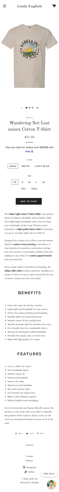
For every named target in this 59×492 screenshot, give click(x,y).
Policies (29, 460)
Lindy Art (33, 478)
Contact (29, 456)
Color (29, 159)
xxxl (34, 188)
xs (14, 182)
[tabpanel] (29, 56)
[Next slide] (37, 107)
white (26, 166)
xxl (23, 188)
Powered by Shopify (29, 482)
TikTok (31, 472)
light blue (42, 166)
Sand (13, 166)
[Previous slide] (21, 107)
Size (29, 175)
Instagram (31, 467)
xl (43, 182)
